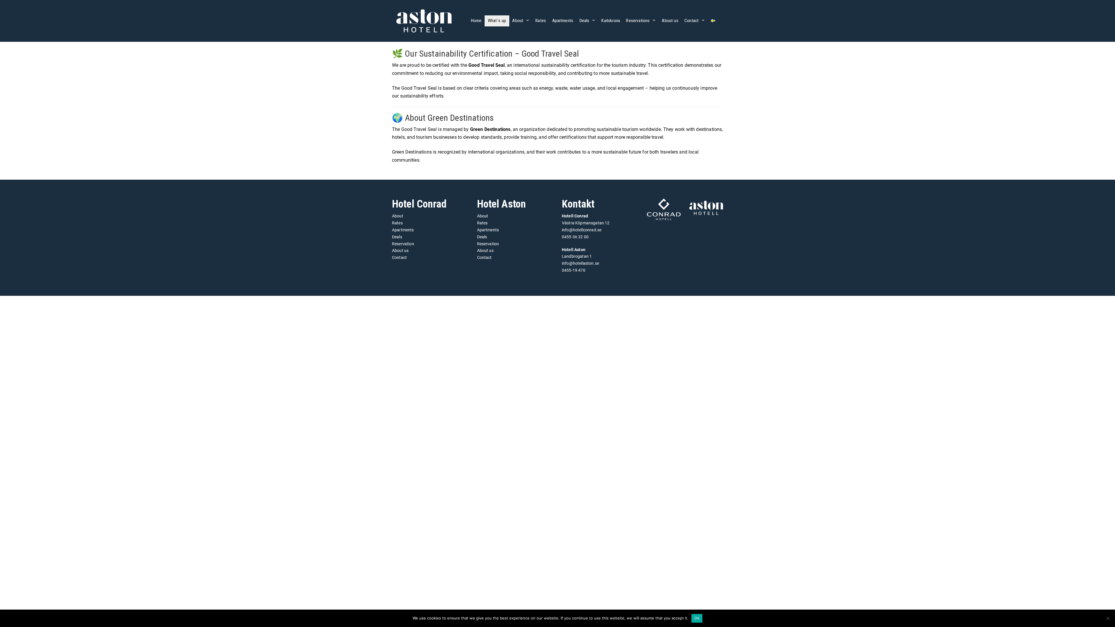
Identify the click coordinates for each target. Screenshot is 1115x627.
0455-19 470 (573, 270)
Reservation (403, 244)
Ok (696, 618)
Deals (584, 20)
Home (476, 20)
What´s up (497, 20)
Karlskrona (610, 20)
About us (670, 20)
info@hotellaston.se (580, 263)
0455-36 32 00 (575, 237)
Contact (691, 20)
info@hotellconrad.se (581, 230)
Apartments (562, 20)
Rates (540, 20)
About (517, 20)
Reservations (638, 20)
